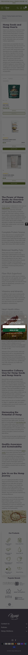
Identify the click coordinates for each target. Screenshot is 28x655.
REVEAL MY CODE (14, 330)
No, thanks (14, 336)
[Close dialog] (25, 317)
